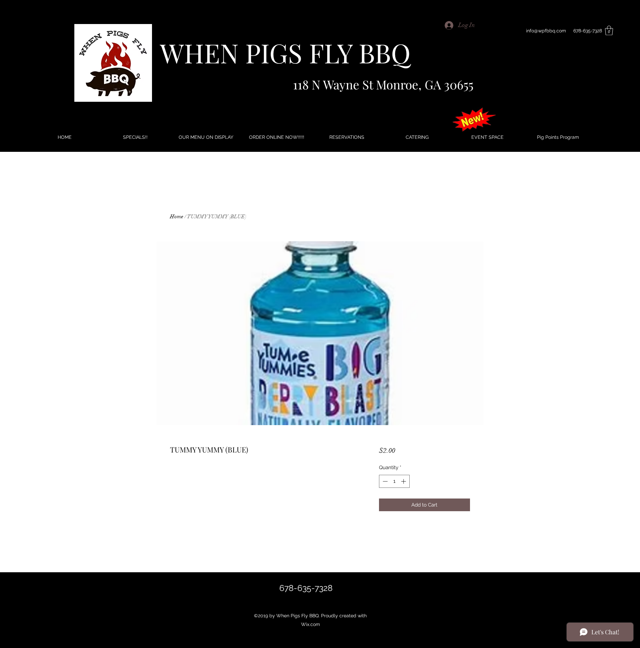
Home (176, 216)
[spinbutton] (394, 481)
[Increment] (404, 481)
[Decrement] (384, 481)
